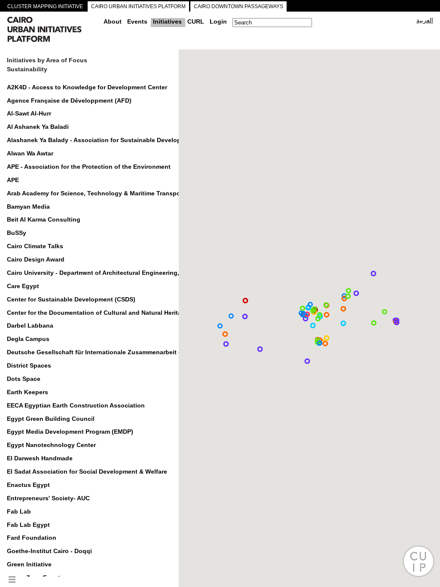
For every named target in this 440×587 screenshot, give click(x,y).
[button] (343, 323)
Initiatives (167, 21)
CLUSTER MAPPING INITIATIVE (45, 6)
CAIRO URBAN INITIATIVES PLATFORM (138, 6)
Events (137, 21)
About (113, 21)
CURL (195, 21)
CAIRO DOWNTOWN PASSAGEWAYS (238, 6)
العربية (424, 20)
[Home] (52, 30)
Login (218, 21)
